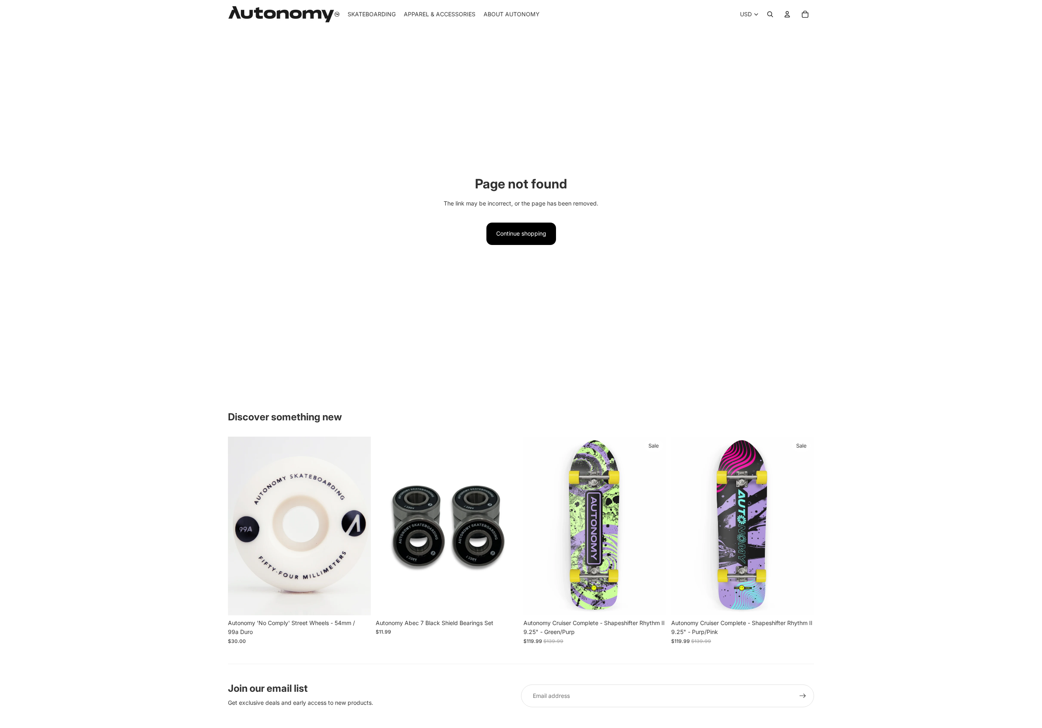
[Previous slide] (240, 526)
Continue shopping (521, 233)
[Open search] (770, 14)
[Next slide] (358, 526)
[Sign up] (802, 696)
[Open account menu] (787, 14)
